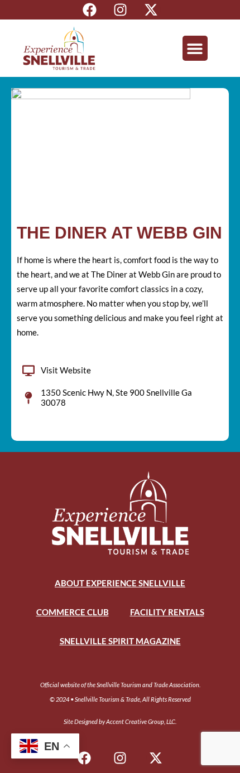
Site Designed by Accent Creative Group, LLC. (120, 721)
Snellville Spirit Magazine (120, 641)
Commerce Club (72, 612)
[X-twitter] (151, 10)
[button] (195, 48)
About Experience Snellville (120, 583)
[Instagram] (120, 10)
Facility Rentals (167, 612)
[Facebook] (89, 10)
